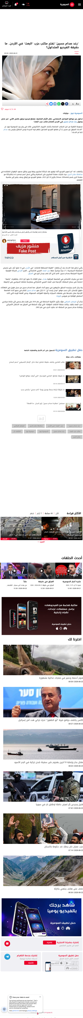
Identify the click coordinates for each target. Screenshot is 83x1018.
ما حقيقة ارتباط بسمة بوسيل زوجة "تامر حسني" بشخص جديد (43, 389)
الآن (57, 513)
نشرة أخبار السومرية (72, 581)
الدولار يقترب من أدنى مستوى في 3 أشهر (25, 534)
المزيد (42, 542)
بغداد (45, 279)
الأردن (28, 267)
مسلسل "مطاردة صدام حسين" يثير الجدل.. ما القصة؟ (46, 403)
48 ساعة (49, 513)
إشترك (31, 963)
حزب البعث (46, 270)
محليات (45, 539)
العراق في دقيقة (46, 581)
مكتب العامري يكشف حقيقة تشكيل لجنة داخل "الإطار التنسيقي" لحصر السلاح (37, 362)
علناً (25, 581)
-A (73, 104)
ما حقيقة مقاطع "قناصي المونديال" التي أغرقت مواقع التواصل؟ (42, 376)
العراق (30, 273)
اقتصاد (4, 539)
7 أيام (39, 513)
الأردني (20, 270)
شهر (32, 513)
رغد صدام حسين (70, 121)
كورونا (59, 296)
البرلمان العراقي (70, 301)
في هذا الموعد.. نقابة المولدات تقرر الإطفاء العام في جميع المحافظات (63, 533)
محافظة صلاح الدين (75, 174)
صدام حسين (31, 290)
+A (77, 104)
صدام (6, 129)
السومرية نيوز (76, 113)
